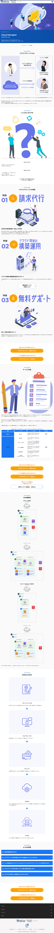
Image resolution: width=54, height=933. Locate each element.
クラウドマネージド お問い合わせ (27, 351)
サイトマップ (35, 929)
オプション (3, 909)
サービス (2, 906)
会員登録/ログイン (12, 929)
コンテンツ (3, 912)
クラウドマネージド (24, 45)
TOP (2, 31)
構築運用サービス (27, 286)
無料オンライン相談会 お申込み (27, 487)
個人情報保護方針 (41, 929)
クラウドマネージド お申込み (27, 359)
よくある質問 (19, 929)
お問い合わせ (25, 929)
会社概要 (30, 929)
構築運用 (31, 45)
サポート (2, 915)
